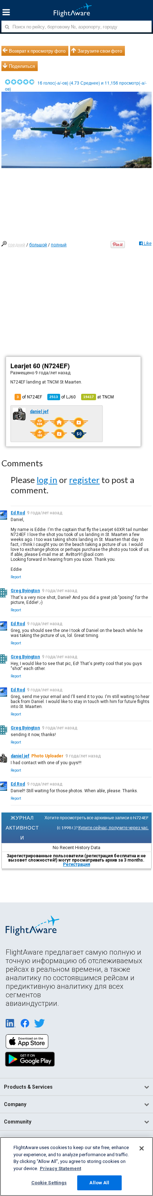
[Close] (141, 1148)
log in (47, 479)
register (84, 479)
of (62, 397)
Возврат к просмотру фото (37, 51)
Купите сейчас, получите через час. (113, 827)
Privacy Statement (60, 1168)
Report (16, 577)
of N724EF (29, 397)
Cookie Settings (49, 1182)
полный (59, 244)
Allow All (99, 1182)
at (98, 397)
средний (16, 244)
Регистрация (76, 864)
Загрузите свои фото (100, 51)
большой (38, 244)
